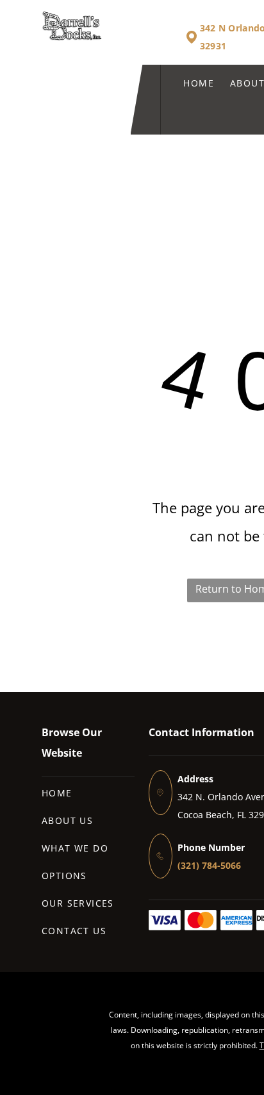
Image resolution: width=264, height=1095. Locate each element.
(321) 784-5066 (209, 865)
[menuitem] (190, 83)
